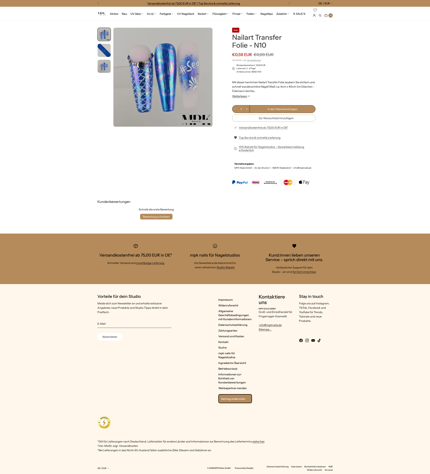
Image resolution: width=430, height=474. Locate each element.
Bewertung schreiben (156, 216)
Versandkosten (254, 60)
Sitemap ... (265, 329)
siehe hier (258, 441)
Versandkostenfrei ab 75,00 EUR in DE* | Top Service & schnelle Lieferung (193, 3)
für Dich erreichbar (304, 271)
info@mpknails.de (270, 325)
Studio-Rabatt (225, 267)
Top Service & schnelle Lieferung (260, 137)
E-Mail (101, 323)
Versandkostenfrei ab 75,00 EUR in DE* (263, 127)
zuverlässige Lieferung (150, 263)
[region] (194, 3)
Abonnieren (109, 336)
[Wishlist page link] (315, 10)
